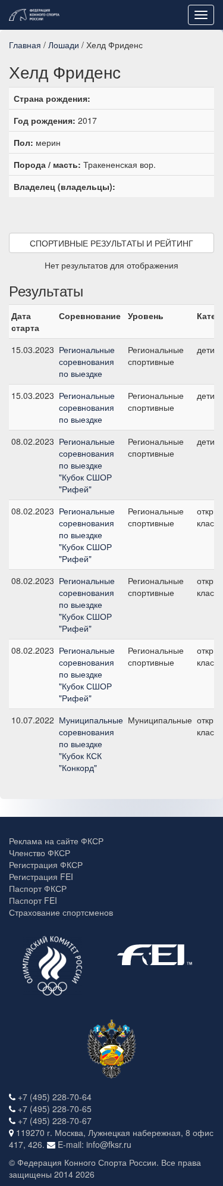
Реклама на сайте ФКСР (56, 841)
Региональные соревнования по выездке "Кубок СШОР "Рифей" (87, 465)
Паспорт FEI (33, 900)
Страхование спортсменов (61, 912)
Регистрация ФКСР (46, 864)
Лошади (63, 45)
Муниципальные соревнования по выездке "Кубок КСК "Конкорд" (91, 743)
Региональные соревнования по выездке (87, 361)
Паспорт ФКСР (38, 888)
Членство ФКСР (39, 853)
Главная (25, 45)
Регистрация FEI (41, 876)
